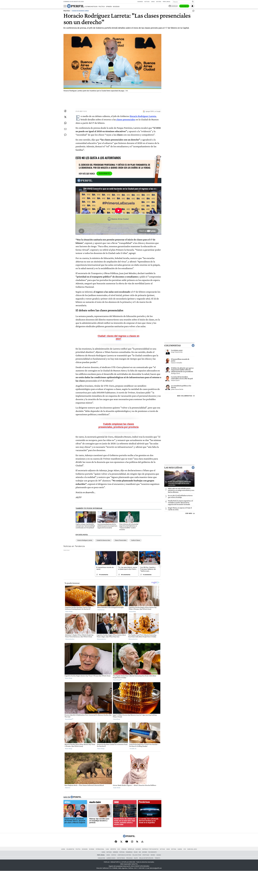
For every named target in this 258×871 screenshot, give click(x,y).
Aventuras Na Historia (124, 855)
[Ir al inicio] (75, 6)
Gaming (180, 849)
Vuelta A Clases (135, 540)
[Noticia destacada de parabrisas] (149, 802)
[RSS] (137, 842)
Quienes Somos (111, 858)
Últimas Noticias (91, 6)
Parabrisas (129, 852)
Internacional (100, 849)
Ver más (188, 513)
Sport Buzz (146, 855)
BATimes (144, 852)
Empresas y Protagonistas (150, 849)
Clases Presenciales (120, 540)
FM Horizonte (152, 852)
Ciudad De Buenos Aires (103, 540)
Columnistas (172, 345)
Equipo (136, 858)
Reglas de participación (146, 858)
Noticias (146, 1)
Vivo (184, 849)
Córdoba (123, 849)
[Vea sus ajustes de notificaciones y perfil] (192, 6)
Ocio (118, 849)
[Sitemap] (142, 842)
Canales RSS (101, 858)
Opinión (109, 6)
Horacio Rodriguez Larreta (84, 540)
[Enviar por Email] (65, 129)
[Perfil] (76, 797)
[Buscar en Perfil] (193, 2)
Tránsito (157, 858)
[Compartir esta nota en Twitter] (65, 117)
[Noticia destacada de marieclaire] (100, 802)
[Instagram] (132, 842)
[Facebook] (116, 841)
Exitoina (173, 849)
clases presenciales (125, 119)
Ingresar (174, 6)
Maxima (159, 855)
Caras (153, 1)
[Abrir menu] (65, 6)
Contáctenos (121, 858)
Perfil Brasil (166, 1)
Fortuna (121, 852)
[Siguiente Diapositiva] (159, 565)
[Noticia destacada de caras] (125, 802)
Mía (140, 852)
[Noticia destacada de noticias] (75, 802)
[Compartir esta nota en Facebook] (65, 111)
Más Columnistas (184, 396)
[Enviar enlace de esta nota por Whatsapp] (65, 123)
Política (102, 6)
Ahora (63, 849)
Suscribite (184, 6)
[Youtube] (126, 842)
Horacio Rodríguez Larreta (143, 116)
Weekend (115, 852)
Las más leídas (173, 467)
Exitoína (158, 1)
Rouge (135, 852)
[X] (121, 842)
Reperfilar (131, 849)
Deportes (113, 849)
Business (140, 1)
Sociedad (116, 6)
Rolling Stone (137, 855)
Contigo (113, 855)
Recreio (153, 855)
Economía (85, 849)
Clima (107, 849)
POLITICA (66, 11)
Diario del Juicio (192, 849)
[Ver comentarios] (193, 11)
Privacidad (129, 858)
